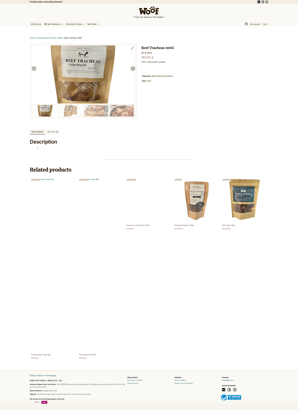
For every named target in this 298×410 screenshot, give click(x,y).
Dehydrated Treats (74, 24)
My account (255, 24)
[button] (246, 24)
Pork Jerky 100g (228, 225)
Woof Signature (53, 24)
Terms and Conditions (184, 383)
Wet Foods (91, 24)
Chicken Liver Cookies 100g (138, 225)
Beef (60, 38)
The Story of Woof (134, 380)
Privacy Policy (180, 380)
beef (149, 81)
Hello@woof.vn (228, 380)
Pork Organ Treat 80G (87, 355)
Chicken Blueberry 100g (184, 225)
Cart (265, 24)
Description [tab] (37, 132)
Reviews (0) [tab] (53, 132)
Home (33, 38)
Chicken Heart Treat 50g (41, 355)
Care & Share (132, 383)
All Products (36, 24)
